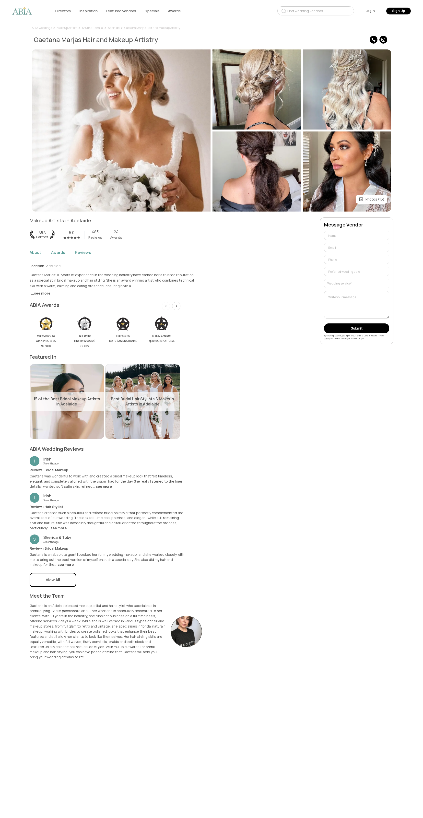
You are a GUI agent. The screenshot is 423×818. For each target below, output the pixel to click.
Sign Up (398, 10)
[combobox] (316, 11)
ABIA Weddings (42, 28)
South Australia (92, 28)
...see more (40, 293)
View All (53, 579)
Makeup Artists (67, 28)
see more (104, 486)
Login (370, 10)
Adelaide (113, 28)
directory (63, 10)
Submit (357, 328)
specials (152, 10)
